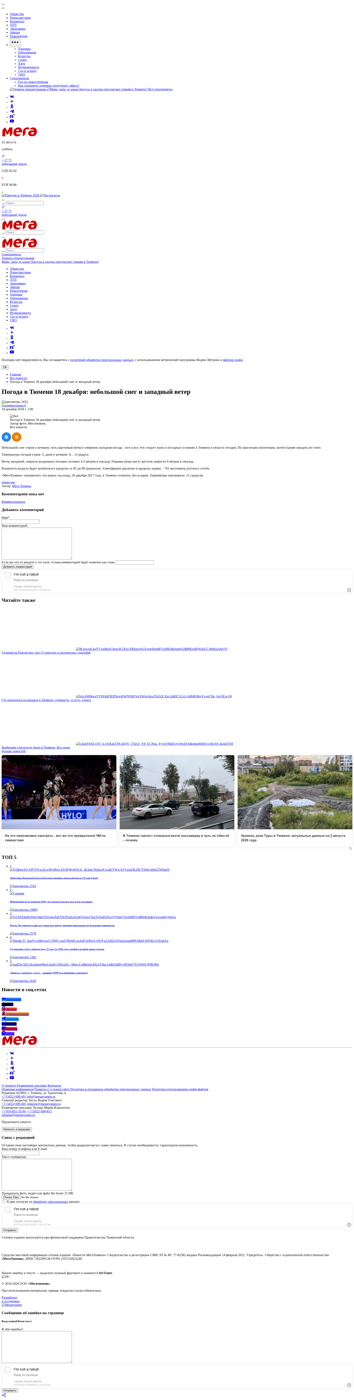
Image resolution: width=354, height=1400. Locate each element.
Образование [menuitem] (27, 52)
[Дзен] (12, 102)
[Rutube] (12, 117)
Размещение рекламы (32, 1085)
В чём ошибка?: (13, 1329)
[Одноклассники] (12, 107)
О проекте (9, 1085)
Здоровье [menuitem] (24, 48)
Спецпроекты (11, 254)
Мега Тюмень (21, 486)
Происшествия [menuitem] (20, 17)
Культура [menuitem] (24, 56)
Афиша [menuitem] (15, 32)
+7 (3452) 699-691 (14, 1096)
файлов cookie (233, 360)
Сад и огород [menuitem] (27, 71)
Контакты (54, 1085)
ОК (5, 367)
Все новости (18, 378)
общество (8, 482)
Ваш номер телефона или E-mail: (24, 1149)
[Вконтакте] (12, 97)
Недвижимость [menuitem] (28, 67)
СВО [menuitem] (21, 74)
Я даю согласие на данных (43, 1201)
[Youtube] (12, 122)
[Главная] (49, 135)
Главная (15, 374)
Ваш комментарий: (15, 525)
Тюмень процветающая (18, 258)
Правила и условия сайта (51, 1089)
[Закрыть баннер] (3, 4)
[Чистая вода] (50, 195)
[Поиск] (3, 200)
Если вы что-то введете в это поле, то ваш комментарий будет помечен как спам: (58, 562)
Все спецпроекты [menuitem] (160, 89)
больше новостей (14, 751)
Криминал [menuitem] (17, 21)
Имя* (5, 517)
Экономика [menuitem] (18, 28)
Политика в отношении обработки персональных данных (110, 1089)
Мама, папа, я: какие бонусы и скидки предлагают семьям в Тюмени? (50, 261)
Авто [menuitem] (21, 63)
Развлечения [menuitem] (18, 36)
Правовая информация (17, 1089)
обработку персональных (50, 1201)
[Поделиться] (4, 1396)
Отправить (9, 1230)
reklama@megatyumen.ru (18, 1115)
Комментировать (13, 501)
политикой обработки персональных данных (101, 360)
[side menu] (3, 8)
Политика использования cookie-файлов (180, 1089)
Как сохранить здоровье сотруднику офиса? (48, 85)
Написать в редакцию (16, 1129)
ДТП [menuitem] (13, 25)
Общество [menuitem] (17, 14)
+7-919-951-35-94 (14, 1111)
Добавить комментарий (17, 566)
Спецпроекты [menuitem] (19, 78)
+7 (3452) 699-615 (39, 1111)
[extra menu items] (15, 42)
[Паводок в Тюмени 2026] (21, 195)
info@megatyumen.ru (41, 1096)
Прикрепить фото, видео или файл (37, 1193)
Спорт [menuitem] (22, 60)
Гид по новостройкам (33, 82)
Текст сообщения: (14, 1157)
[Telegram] (12, 112)
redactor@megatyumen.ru (44, 1104)
